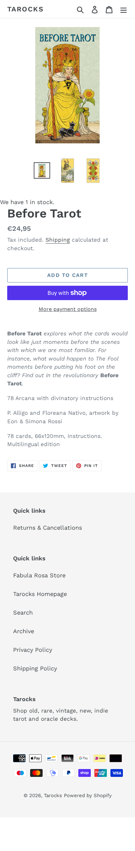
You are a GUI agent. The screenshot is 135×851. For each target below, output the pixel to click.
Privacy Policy (32, 649)
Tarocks (25, 9)
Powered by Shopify (88, 795)
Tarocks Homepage (40, 593)
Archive (23, 631)
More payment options (68, 309)
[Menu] (123, 9)
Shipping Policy (35, 668)
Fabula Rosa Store (39, 575)
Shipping (58, 239)
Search (23, 612)
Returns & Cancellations (47, 527)
